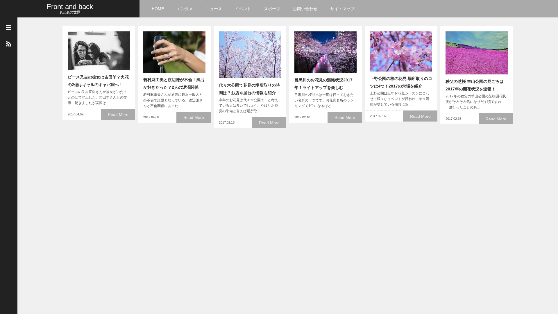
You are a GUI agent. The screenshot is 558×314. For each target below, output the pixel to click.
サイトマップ (342, 8)
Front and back (70, 6)
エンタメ (185, 8)
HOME (158, 8)
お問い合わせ (305, 8)
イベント (243, 8)
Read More (118, 114)
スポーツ (272, 8)
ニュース (214, 8)
